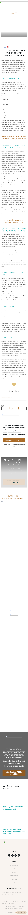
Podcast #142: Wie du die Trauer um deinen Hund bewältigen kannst (13, 898)
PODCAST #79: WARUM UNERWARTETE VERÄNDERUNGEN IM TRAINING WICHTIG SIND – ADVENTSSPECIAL (14, 831)
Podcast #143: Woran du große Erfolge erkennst (11, 893)
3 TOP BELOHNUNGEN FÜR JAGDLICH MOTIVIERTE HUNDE (14, 29)
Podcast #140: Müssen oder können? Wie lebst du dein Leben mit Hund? (13, 907)
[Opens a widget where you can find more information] (22, 912)
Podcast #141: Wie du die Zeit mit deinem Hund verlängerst (14, 902)
